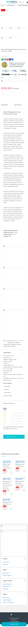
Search (21, 2)
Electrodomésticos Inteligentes (9, 344)
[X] (10, 59)
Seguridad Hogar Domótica (9, 346)
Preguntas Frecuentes (7, 584)
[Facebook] (5, 59)
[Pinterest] (7, 59)
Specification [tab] (18, 105)
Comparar (5, 56)
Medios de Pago (6, 597)
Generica (19, 344)
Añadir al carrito (15, 624)
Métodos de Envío (7, 586)
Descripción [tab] (4, 105)
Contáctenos (5, 564)
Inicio (2, 5)
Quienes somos (6, 562)
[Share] (12, 59)
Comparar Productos (7, 575)
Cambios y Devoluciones (8, 602)
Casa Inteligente (10, 5)
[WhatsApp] (2, 59)
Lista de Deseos (6, 573)
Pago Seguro (5, 589)
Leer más (24, 490)
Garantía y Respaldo (7, 600)
